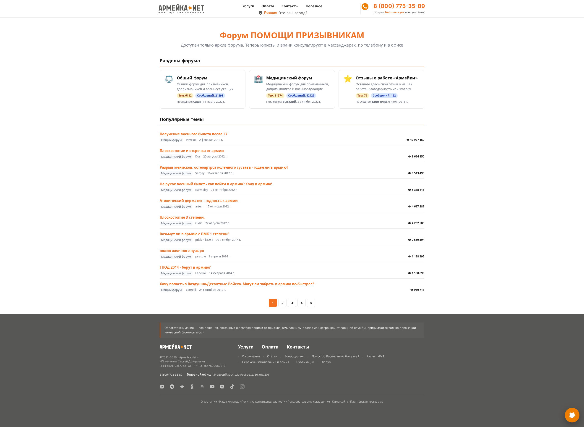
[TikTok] (232, 386)
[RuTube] (202, 386)
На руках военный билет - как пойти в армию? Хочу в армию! (216, 184)
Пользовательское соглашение (308, 401)
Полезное (314, 6)
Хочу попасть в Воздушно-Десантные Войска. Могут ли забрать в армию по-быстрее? (237, 284)
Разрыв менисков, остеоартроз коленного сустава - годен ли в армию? (224, 167)
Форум (326, 362)
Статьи (272, 356)
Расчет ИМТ (375, 356)
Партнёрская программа (366, 401)
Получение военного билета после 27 (193, 134)
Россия (270, 12)
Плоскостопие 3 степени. (182, 217)
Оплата (267, 6)
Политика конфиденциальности (263, 401)
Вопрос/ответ (294, 356)
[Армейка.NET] (176, 347)
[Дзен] (182, 386)
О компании (251, 356)
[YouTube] (212, 386)
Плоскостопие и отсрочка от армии (192, 150)
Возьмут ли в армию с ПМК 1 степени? (194, 234)
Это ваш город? (293, 12)
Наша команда (229, 401)
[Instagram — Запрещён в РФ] (242, 386)
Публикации (305, 362)
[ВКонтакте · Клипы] (222, 386)
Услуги (248, 6)
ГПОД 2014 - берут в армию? (185, 267)
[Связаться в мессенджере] (572, 415)
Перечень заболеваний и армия (265, 362)
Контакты (290, 6)
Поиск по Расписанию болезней (335, 356)
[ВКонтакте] (162, 386)
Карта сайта (340, 401)
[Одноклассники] (192, 386)
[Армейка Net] (181, 9)
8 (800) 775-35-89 (399, 6)
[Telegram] (172, 386)
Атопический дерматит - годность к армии (199, 200)
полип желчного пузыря (182, 250)
